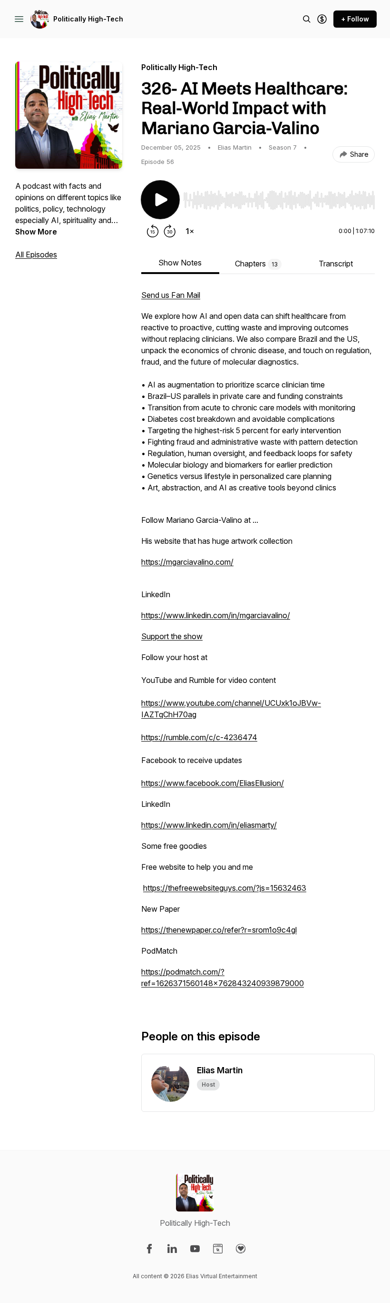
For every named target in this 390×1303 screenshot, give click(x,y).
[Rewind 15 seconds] (152, 231)
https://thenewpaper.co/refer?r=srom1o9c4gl (219, 930)
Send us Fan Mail (170, 295)
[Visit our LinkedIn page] (172, 1248)
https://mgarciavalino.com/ (187, 562)
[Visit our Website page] (218, 1248)
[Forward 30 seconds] (169, 231)
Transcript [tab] (336, 263)
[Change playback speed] (189, 231)
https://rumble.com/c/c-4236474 (199, 737)
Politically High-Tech (88, 19)
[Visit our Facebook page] (149, 1248)
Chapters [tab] (256, 263)
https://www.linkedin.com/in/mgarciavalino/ (215, 615)
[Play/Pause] (160, 200)
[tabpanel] (258, 643)
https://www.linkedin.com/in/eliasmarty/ (209, 825)
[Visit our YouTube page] (195, 1248)
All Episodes (36, 254)
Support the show (172, 636)
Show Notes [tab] (180, 262)
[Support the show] (322, 19)
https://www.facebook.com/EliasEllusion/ (212, 783)
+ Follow (355, 19)
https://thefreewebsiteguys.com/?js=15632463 (224, 888)
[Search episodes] (307, 19)
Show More (36, 231)
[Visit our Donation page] (240, 1248)
